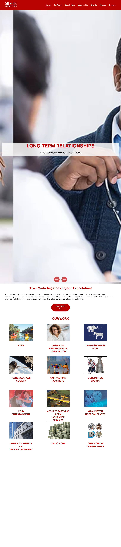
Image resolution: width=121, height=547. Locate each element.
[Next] (64, 279)
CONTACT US (60, 307)
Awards (103, 5)
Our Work (58, 5)
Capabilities (70, 5)
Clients (94, 5)
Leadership (83, 5)
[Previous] (57, 279)
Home (48, 5)
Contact (112, 5)
